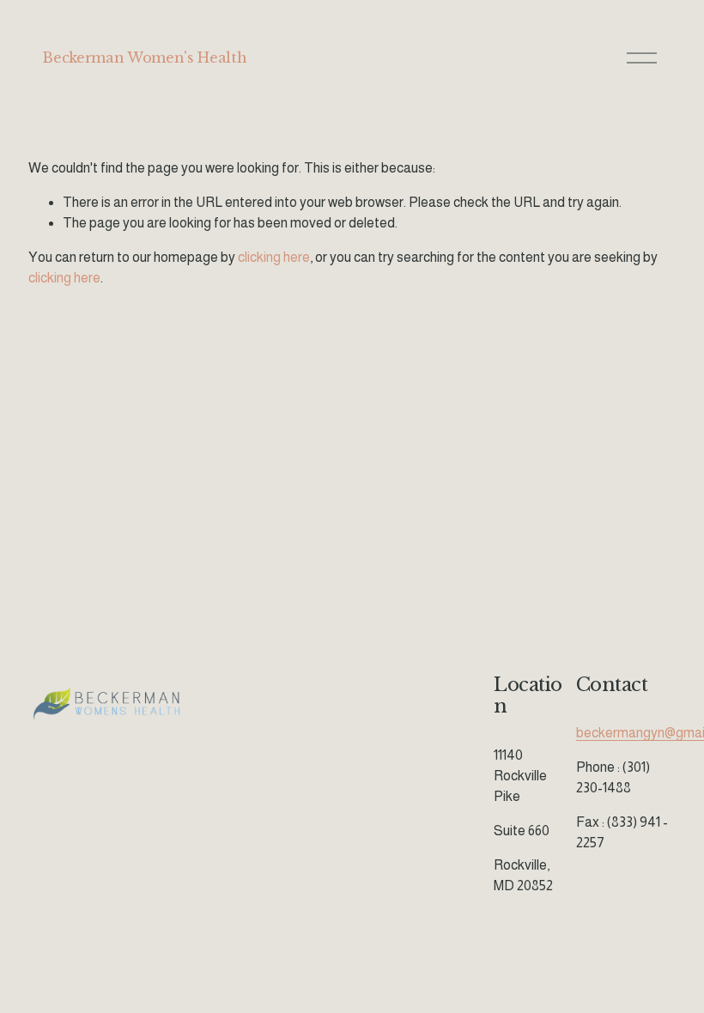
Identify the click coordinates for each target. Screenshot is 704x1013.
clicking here (274, 257)
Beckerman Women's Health (144, 57)
